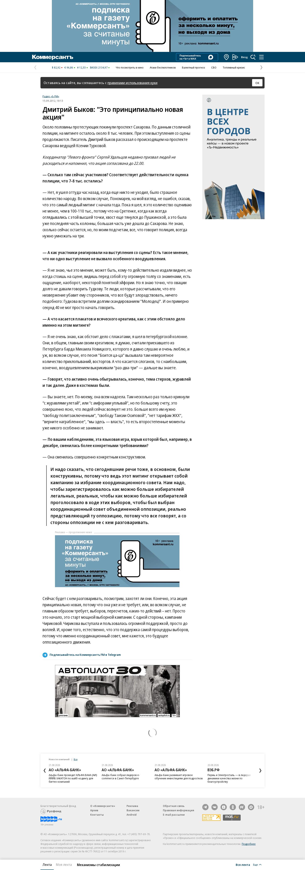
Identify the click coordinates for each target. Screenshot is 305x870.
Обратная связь (173, 806)
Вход (244, 57)
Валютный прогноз (193, 67)
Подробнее (249, 844)
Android (132, 814)
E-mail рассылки (174, 814)
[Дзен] (224, 807)
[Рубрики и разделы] (261, 57)
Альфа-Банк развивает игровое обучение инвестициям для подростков (179, 776)
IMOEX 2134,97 (98, 67)
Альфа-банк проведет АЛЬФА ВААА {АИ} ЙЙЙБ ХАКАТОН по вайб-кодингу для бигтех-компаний (73, 778)
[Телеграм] (205, 807)
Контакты (97, 814)
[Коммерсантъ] (52, 57)
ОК (257, 83)
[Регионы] (226, 57)
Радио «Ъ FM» (51, 96)
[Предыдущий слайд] (44, 770)
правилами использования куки (132, 82)
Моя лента (64, 864)
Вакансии (133, 810)
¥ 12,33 (81, 67)
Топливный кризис (234, 67)
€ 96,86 (69, 67)
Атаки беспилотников (163, 67)
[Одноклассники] (233, 807)
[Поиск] (253, 57)
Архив (94, 810)
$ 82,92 (56, 67)
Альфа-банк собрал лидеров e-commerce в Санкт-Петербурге (121, 776)
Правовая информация (178, 810)
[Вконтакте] (214, 807)
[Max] (251, 807)
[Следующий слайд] (260, 770)
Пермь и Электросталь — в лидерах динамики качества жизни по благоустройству (229, 778)
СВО (213, 67)
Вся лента (243, 865)
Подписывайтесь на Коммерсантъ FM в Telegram (85, 654)
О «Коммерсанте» (102, 806)
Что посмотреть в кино (130, 67)
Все (75, 759)
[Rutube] (242, 807)
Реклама (132, 806)
